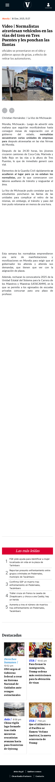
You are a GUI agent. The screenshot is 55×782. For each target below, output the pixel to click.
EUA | (33, 660)
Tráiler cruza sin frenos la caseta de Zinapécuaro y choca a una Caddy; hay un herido (29, 596)
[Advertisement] (27, 417)
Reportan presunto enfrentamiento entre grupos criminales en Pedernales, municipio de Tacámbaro (29, 573)
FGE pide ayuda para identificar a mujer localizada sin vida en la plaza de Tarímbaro (29, 562)
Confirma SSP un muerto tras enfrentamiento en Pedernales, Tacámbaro (24, 585)
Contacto (40, 776)
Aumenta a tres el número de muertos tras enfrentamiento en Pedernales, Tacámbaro (28, 607)
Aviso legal (18, 771)
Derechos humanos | (11, 661)
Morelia (6, 18)
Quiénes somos (34, 771)
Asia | (8, 719)
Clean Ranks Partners (22, 776)
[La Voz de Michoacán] (27, 4)
